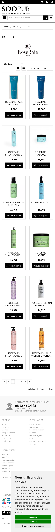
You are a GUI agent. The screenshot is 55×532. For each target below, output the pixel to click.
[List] (23, 68)
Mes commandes (8, 460)
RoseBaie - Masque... (41, 154)
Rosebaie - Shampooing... (14, 254)
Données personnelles (37, 441)
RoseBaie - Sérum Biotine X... (41, 304)
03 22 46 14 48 (25, 406)
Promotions (6, 439)
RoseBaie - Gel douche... (14, 103)
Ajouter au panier (14, 115)
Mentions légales (35, 436)
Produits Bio (6, 441)
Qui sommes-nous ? (37, 427)
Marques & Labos (8, 433)
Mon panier (6, 455)
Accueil (6, 27)
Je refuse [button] (33, 521)
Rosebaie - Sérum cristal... (13, 204)
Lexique (5, 430)
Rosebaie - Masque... (41, 254)
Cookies (32, 444)
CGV (31, 439)
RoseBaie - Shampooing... (41, 103)
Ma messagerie (7, 466)
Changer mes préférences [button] (33, 526)
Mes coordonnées (8, 463)
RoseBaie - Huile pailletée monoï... (41, 355)
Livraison (32, 433)
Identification (6, 458)
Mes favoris (6, 469)
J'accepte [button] (33, 517)
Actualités (5, 427)
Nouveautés (6, 436)
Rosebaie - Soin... (41, 203)
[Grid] (18, 68)
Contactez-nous (35, 425)
